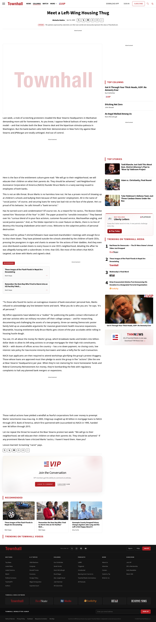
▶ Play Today (114, 231)
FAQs (138, 548)
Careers (104, 570)
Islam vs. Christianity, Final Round (136, 180)
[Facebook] (81, 548)
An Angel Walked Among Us (118, 113)
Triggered (81, 566)
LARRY (80, 562)
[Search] (148, 3)
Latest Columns (10, 570)
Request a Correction (41, 619)
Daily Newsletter (131, 570)
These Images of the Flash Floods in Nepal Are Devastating (19, 523)
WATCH (45, 3)
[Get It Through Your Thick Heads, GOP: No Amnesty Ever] (129, 309)
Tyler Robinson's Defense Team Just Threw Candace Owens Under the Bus (137, 198)
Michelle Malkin (58, 20)
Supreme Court (34, 586)
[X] (72, 548)
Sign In (130, 548)
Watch (7, 574)
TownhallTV (9, 582)
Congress (32, 566)
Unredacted (81, 570)
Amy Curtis (75, 530)
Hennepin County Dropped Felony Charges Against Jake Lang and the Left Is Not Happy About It (85, 524)
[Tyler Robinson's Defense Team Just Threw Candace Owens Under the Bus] (112, 200)
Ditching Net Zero (114, 104)
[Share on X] (79, 20)
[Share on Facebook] (88, 20)
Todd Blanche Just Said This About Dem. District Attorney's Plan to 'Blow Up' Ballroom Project (136, 167)
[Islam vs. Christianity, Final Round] (112, 184)
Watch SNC (129, 574)
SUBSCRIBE (138, 3)
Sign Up (146, 611)
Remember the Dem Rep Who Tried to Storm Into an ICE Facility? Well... (52, 524)
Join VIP (146, 548)
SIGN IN (126, 3)
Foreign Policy (34, 578)
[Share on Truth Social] (83, 20)
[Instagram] (76, 548)
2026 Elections (34, 562)
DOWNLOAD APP (112, 3)
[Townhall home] (13, 548)
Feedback (30, 619)
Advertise (105, 566)
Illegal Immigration (35, 582)
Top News (8, 562)
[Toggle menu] (3, 3)
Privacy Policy (21, 619)
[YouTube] (85, 548)
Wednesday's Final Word (119, 271)
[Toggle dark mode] (153, 3)
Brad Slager (57, 574)
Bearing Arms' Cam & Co (85, 574)
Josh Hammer (58, 582)
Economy (32, 574)
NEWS (28, 3)
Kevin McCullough (59, 570)
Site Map (51, 619)
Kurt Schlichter (58, 562)
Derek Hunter (58, 566)
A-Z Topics (34, 557)
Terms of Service (10, 619)
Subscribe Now (64, 484)
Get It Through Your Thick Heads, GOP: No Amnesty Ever (126, 89)
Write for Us (105, 578)
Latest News (9, 566)
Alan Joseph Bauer (59, 578)
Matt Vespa (8, 530)
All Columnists (58, 586)
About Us (105, 562)
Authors (7, 586)
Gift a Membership (132, 566)
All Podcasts (81, 582)
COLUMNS (37, 3)
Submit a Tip (106, 574)
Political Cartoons (10, 578)
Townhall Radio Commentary (87, 578)
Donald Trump (34, 570)
